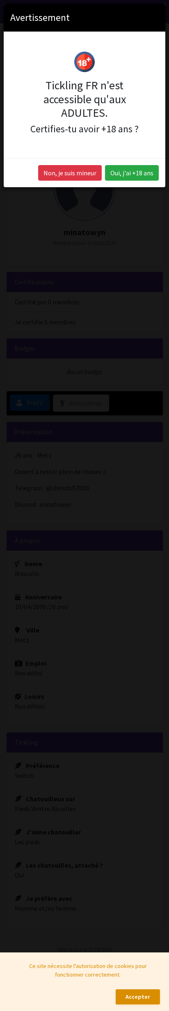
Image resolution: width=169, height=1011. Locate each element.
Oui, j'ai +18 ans (131, 173)
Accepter (138, 996)
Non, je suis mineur (69, 173)
